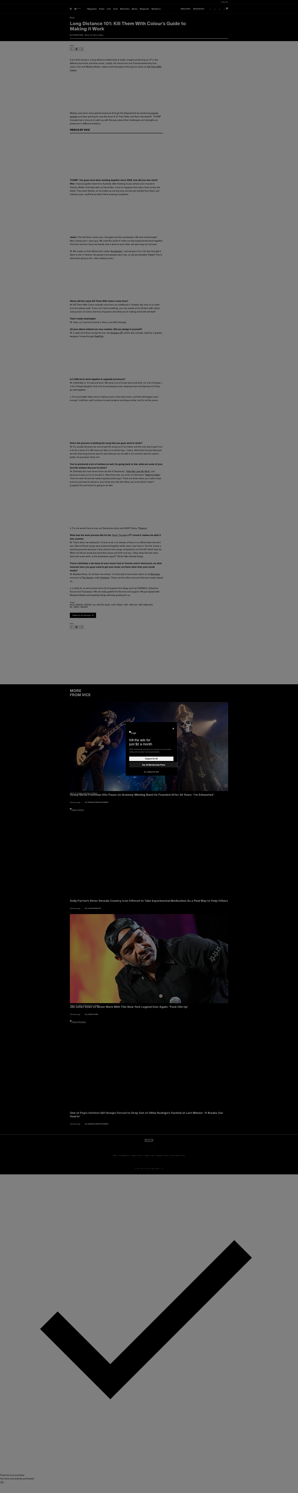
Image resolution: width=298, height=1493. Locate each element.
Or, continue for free (151, 772)
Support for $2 (151, 759)
